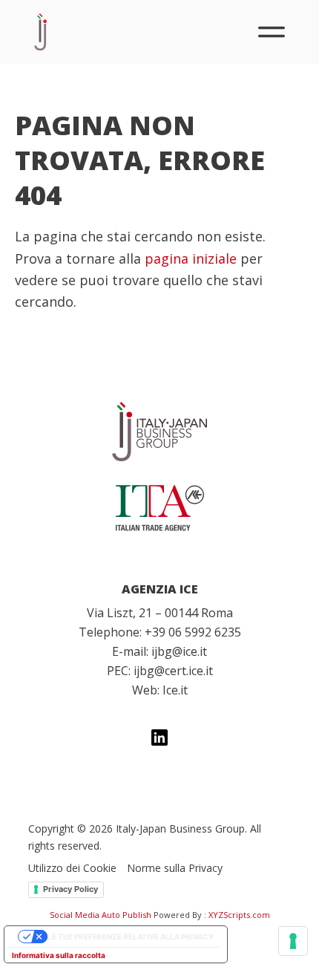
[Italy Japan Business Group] (159, 431)
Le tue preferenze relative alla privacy (130, 936)
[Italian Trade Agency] (159, 508)
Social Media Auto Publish (100, 914)
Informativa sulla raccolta (58, 955)
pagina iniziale (191, 258)
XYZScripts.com (239, 914)
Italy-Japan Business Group (40, 32)
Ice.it (175, 690)
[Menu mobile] (271, 32)
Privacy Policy (70, 889)
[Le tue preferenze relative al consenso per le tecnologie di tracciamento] (293, 941)
